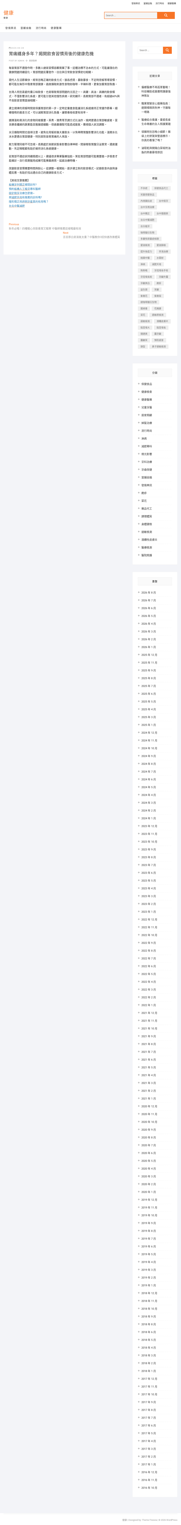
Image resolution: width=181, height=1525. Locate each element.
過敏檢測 (145, 321)
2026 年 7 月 (148, 600)
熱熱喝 (144, 270)
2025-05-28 (17, 48)
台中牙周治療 (147, 207)
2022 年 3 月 (148, 989)
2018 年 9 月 (148, 1316)
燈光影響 (146, 454)
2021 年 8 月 (148, 1044)
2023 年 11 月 (149, 834)
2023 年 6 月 (148, 872)
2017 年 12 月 (149, 1378)
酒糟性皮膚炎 (149, 539)
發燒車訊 (136, 3)
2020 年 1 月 (148, 1192)
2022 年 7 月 (148, 958)
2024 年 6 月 (148, 779)
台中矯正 (145, 213)
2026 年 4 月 (148, 623)
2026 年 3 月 (148, 631)
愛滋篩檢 (161, 245)
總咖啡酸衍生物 (149, 302)
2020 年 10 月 (149, 1122)
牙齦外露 (163, 276)
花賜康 (157, 308)
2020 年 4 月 (148, 1168)
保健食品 (146, 384)
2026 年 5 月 (148, 616)
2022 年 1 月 (148, 1005)
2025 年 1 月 (148, 725)
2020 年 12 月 (149, 1106)
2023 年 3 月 (148, 896)
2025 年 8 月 (148, 678)
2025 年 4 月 (148, 709)
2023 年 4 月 (148, 888)
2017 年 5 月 (148, 1433)
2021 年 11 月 (149, 1020)
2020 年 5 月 (148, 1161)
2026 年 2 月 (148, 639)
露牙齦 (157, 333)
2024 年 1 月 (148, 818)
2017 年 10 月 (149, 1394)
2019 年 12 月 (149, 1199)
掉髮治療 (146, 423)
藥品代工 (146, 508)
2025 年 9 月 (148, 670)
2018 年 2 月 (148, 1363)
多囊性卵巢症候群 (150, 238)
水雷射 (160, 258)
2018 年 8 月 (148, 1324)
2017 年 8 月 (148, 1410)
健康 (9, 13)
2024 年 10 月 (149, 748)
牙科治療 (146, 462)
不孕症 (144, 188)
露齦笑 (144, 340)
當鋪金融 (148, 3)
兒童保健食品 (147, 194)
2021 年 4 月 (148, 1075)
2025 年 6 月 (148, 693)
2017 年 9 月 (148, 1402)
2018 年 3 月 (148, 1355)
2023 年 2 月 (148, 904)
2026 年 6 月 (148, 608)
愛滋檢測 (145, 245)
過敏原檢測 (158, 314)
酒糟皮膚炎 (162, 321)
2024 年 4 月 (148, 795)
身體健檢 (146, 524)
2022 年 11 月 (149, 927)
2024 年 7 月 (148, 771)
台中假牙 (163, 201)
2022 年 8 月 (148, 950)
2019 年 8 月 (148, 1231)
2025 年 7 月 (148, 686)
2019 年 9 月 (148, 1223)
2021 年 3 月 (148, 1083)
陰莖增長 (161, 327)
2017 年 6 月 (148, 1425)
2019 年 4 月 (148, 1262)
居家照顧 (146, 415)
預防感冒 (159, 340)
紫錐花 (144, 296)
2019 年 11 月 (149, 1207)
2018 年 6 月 (148, 1332)
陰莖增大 (145, 327)
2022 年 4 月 (148, 981)
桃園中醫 (145, 258)
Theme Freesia (149, 1520)
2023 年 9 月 (148, 849)
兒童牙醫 (146, 407)
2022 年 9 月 (148, 943)
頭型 (143, 346)
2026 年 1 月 (148, 647)
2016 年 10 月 (149, 1487)
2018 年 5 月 (148, 1340)
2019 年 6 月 (148, 1246)
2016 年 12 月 (149, 1472)
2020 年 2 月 (148, 1184)
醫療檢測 (146, 547)
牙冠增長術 (146, 276)
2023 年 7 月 (148, 865)
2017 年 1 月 (148, 1464)
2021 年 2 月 (148, 1090)
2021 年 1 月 (148, 1098)
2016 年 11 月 (149, 1480)
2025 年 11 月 (149, 662)
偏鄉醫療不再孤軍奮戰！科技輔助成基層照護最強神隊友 (156, 91)
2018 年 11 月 (149, 1301)
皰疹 (159, 283)
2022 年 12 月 (149, 919)
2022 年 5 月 (148, 974)
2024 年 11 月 (149, 740)
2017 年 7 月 (148, 1417)
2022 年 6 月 (148, 966)
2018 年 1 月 (148, 1371)
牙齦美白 (145, 283)
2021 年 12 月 (149, 1013)
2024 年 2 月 (148, 810)
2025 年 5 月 (148, 701)
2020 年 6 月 (148, 1153)
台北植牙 (145, 226)
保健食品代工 (161, 188)
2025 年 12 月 (149, 655)
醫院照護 (146, 555)
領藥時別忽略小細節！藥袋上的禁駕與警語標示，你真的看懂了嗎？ (156, 136)
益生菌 (144, 289)
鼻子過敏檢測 (159, 346)
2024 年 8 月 (148, 764)
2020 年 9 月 (148, 1129)
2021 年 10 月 (149, 1028)
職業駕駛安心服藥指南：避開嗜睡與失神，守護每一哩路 (156, 108)
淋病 (143, 264)
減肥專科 (146, 446)
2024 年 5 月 (148, 787)
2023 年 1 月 (148, 911)
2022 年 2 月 (148, 997)
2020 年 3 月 (148, 1176)
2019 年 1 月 (148, 1285)
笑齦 (156, 289)
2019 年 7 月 (148, 1238)
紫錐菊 (157, 296)
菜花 (143, 314)
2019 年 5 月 (148, 1254)
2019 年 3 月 (148, 1269)
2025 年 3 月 (148, 717)
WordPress (171, 1520)
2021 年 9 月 (148, 1036)
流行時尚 (160, 3)
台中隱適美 (162, 213)
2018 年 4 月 (148, 1347)
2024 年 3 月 (148, 802)
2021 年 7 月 (148, 1052)
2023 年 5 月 (148, 880)
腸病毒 (144, 308)
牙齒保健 (146, 469)
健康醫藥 (172, 3)
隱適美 (144, 333)
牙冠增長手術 (161, 270)
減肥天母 (156, 264)
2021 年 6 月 (148, 1059)
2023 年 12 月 (149, 826)
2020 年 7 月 (148, 1145)
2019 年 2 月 (148, 1277)
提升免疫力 (146, 251)
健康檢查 (146, 391)
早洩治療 (163, 251)
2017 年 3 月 (148, 1449)
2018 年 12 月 (149, 1293)
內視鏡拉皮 (146, 201)
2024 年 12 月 (149, 732)
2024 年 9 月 (148, 756)
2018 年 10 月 (149, 1308)
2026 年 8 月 (148, 592)
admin (20, 61)
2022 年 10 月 (149, 935)
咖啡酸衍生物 (147, 232)
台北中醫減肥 (147, 219)
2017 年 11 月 (149, 1386)
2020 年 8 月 (148, 1137)
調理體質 (146, 516)
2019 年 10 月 (149, 1215)
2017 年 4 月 (148, 1441)
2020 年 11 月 (149, 1114)
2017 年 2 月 (148, 1456)
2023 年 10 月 (149, 841)
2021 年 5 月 (148, 1067)
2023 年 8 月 (148, 857)
